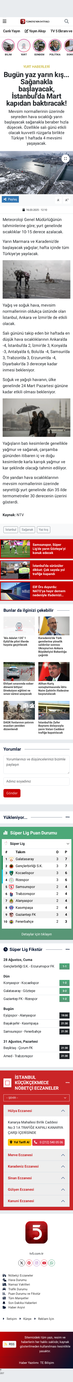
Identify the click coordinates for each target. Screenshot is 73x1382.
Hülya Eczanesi (20, 1111)
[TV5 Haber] (34, 21)
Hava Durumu (17, 1280)
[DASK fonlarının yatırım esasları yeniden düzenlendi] (19, 710)
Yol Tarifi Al (21, 1142)
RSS (11, 1344)
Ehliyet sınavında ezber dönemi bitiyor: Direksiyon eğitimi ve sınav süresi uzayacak (18, 688)
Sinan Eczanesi (20, 1178)
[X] (21, 1263)
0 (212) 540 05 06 (51, 1142)
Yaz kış (43, 529)
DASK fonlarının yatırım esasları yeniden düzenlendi (18, 726)
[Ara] (66, 21)
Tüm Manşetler (18, 1298)
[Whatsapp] (51, 1263)
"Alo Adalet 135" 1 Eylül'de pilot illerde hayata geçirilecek (16, 641)
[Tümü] (68, 817)
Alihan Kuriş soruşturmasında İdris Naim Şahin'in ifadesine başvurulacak (53, 688)
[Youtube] (44, 1263)
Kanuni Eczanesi (21, 1201)
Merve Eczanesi (20, 1155)
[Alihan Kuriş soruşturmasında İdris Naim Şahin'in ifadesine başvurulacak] (54, 671)
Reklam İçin (46, 1319)
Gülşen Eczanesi (21, 1189)
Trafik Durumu (17, 1289)
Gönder (12, 793)
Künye (27, 1319)
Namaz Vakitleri (19, 1284)
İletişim (12, 1319)
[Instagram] (36, 1263)
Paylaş (12, 199)
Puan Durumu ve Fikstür (24, 1294)
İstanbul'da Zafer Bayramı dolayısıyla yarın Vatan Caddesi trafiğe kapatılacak (51, 727)
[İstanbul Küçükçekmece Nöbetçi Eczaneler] (68, 1083)
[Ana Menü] (4, 21)
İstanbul (10, 529)
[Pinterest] (29, 1263)
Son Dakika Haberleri (22, 1303)
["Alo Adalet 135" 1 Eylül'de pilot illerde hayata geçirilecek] (19, 626)
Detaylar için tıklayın (36, 934)
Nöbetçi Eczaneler (20, 1275)
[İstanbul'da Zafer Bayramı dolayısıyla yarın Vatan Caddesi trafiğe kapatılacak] (54, 710)
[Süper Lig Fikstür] (68, 949)
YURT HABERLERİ (36, 67)
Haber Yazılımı (29, 1363)
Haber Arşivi (16, 1307)
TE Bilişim (47, 1363)
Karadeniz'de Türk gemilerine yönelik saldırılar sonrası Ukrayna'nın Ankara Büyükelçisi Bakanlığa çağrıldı (52, 646)
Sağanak (27, 529)
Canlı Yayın (11, 31)
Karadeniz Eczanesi (23, 1166)
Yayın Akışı (37, 31)
